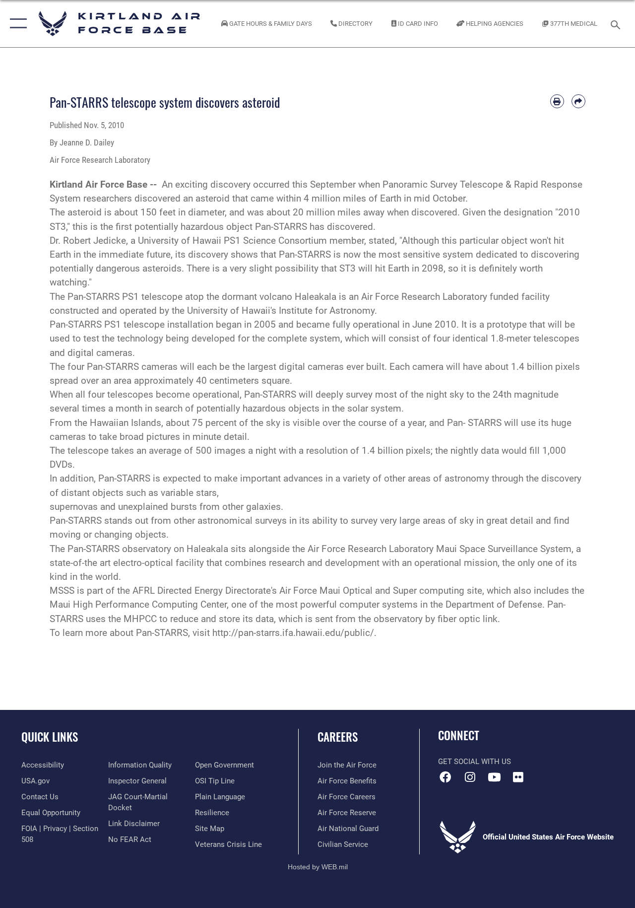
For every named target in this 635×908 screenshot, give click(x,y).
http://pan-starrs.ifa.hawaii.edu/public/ (293, 633)
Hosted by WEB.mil (318, 867)
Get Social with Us (474, 761)
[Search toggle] (617, 23)
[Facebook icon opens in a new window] (445, 776)
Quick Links (49, 737)
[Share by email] (578, 101)
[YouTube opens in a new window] (494, 776)
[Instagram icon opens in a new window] (469, 776)
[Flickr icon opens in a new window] (518, 776)
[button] (16, 23)
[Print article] (557, 101)
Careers (338, 737)
